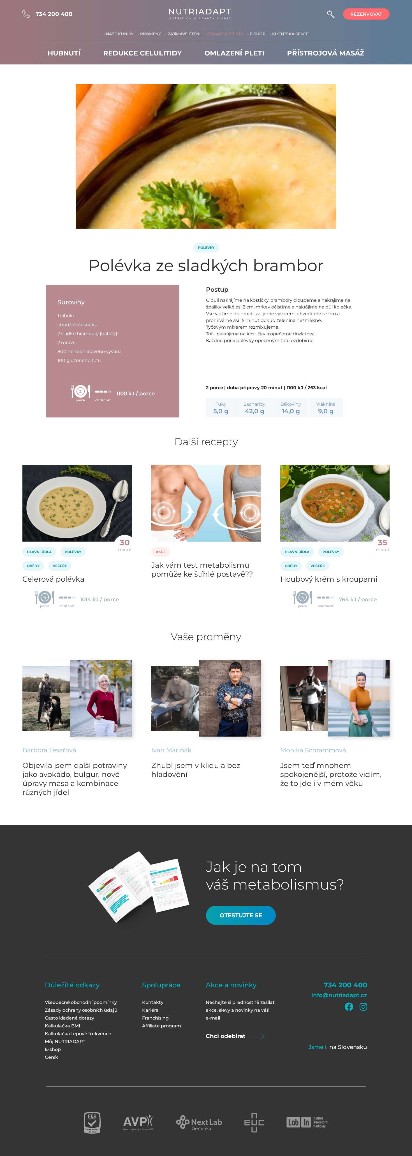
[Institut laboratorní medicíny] (307, 1123)
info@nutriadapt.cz (339, 995)
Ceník (51, 1057)
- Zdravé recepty (224, 33)
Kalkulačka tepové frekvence (78, 1033)
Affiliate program (161, 1026)
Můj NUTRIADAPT (65, 1041)
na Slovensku (348, 1047)
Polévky (206, 247)
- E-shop (256, 33)
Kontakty (152, 1002)
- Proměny (149, 33)
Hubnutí (64, 53)
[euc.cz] (254, 1122)
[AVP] (138, 1123)
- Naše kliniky (118, 33)
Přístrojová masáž (325, 53)
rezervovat (366, 14)
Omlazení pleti (234, 53)
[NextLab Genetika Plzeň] (199, 1122)
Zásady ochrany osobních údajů (81, 1010)
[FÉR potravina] (92, 1123)
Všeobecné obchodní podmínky (81, 1002)
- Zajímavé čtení (182, 33)
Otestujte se (241, 915)
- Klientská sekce (289, 33)
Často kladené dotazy (69, 1018)
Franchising (155, 1018)
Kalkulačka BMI (62, 1026)
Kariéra (150, 1010)
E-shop (53, 1049)
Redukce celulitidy (142, 53)
